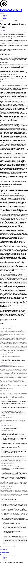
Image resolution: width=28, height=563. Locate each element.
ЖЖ (6, 549)
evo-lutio (13, 547)
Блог (4, 16)
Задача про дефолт (4, 552)
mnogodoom (3, 53)
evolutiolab (2, 549)
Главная (5, 15)
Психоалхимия (11, 10)
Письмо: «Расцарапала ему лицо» (7, 554)
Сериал (4, 18)
